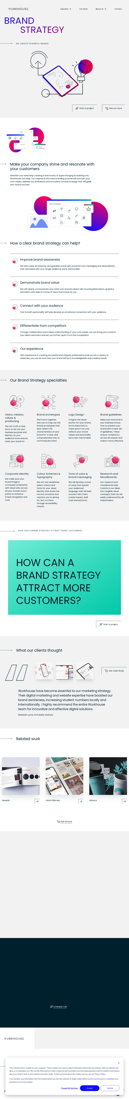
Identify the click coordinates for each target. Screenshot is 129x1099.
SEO (10, 934)
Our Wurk (83, 9)
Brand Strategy (58, 929)
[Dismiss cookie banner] (119, 1063)
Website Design (101, 929)
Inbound (12, 919)
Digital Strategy (16, 914)
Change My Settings (69, 1088)
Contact (118, 9)
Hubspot (12, 924)
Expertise (64, 9)
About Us (99, 9)
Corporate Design (60, 934)
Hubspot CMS (100, 934)
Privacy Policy (100, 1074)
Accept (90, 1088)
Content (12, 929)
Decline (110, 1088)
